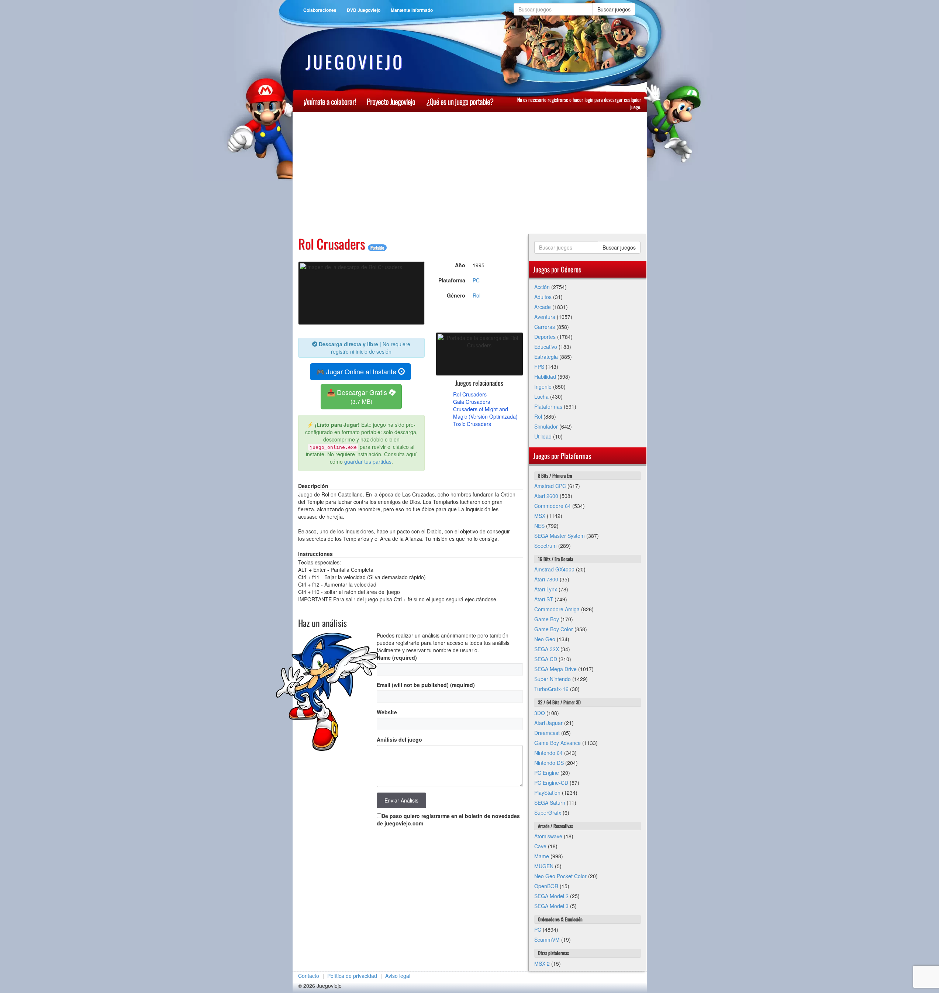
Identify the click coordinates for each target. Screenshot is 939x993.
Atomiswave (548, 836)
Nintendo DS (549, 762)
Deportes (545, 336)
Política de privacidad (352, 975)
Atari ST (543, 599)
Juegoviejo (354, 61)
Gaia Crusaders (471, 401)
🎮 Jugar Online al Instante (357, 371)
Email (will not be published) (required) (426, 684)
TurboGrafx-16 (551, 689)
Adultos (543, 296)
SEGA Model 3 (551, 906)
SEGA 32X (546, 649)
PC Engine (546, 772)
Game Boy (546, 619)
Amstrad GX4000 (554, 569)
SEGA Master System (559, 535)
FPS (539, 366)
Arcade (542, 306)
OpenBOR (546, 886)
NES (539, 525)
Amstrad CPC (550, 485)
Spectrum (545, 545)
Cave (540, 846)
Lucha (541, 396)
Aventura (544, 316)
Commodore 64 (552, 505)
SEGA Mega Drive (555, 669)
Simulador (546, 426)
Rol (476, 295)
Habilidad (545, 376)
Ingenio (543, 386)
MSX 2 (542, 963)
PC (476, 280)
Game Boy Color (553, 629)
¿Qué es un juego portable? (459, 101)
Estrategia (546, 356)
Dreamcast (547, 732)
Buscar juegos (614, 9)
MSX (539, 515)
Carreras (544, 326)
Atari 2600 (546, 495)
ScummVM (547, 939)
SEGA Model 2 (551, 896)
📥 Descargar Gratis (358, 396)
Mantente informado (412, 10)
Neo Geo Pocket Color (560, 876)
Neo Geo (544, 639)
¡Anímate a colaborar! (330, 101)
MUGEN (543, 866)
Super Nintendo (552, 679)
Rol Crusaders (470, 394)
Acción (542, 287)
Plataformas (548, 406)
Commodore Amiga (557, 609)
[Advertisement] (519, 173)
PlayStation (547, 792)
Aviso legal (397, 975)
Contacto (308, 975)
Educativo (545, 346)
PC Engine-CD (551, 782)
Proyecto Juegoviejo (391, 101)
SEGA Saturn (549, 802)
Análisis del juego (399, 739)
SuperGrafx (547, 812)
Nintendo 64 (548, 752)
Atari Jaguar (548, 722)
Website (387, 712)
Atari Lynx (545, 589)
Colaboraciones (319, 10)
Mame (541, 856)
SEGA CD (545, 659)
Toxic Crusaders (472, 423)
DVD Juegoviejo (363, 10)
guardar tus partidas (367, 461)
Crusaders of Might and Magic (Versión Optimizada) (485, 412)
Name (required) (397, 657)
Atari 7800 (546, 579)
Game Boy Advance (557, 742)
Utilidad (543, 436)
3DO (539, 713)
